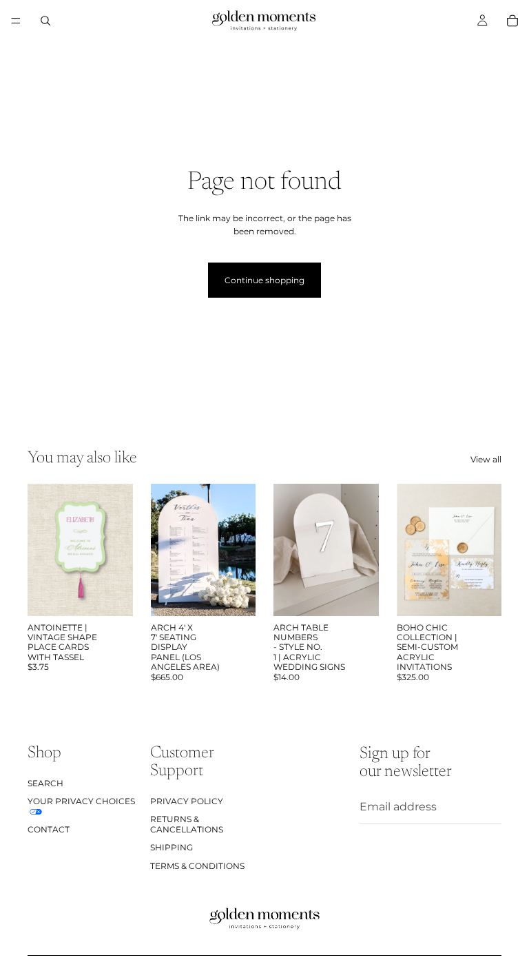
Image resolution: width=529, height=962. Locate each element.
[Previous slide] (43, 550)
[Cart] (512, 21)
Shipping (171, 847)
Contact (49, 828)
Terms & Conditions (197, 865)
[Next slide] (118, 550)
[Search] (45, 21)
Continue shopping (264, 280)
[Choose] (111, 594)
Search (45, 782)
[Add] (357, 594)
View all (485, 459)
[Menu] (16, 21)
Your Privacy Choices (81, 801)
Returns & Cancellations (186, 824)
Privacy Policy (186, 801)
